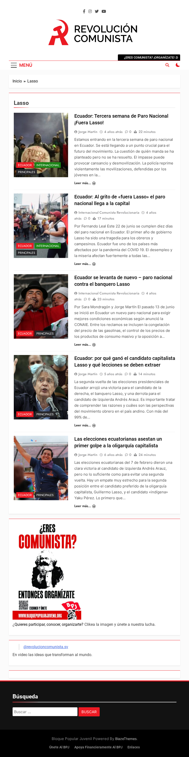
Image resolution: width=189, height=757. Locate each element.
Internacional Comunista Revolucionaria (109, 212)
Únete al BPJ (59, 747)
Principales (26, 172)
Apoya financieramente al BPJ (98, 747)
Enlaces (133, 747)
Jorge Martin (88, 131)
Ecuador (25, 165)
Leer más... (82, 182)
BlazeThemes (126, 739)
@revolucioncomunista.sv (45, 646)
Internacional (47, 165)
